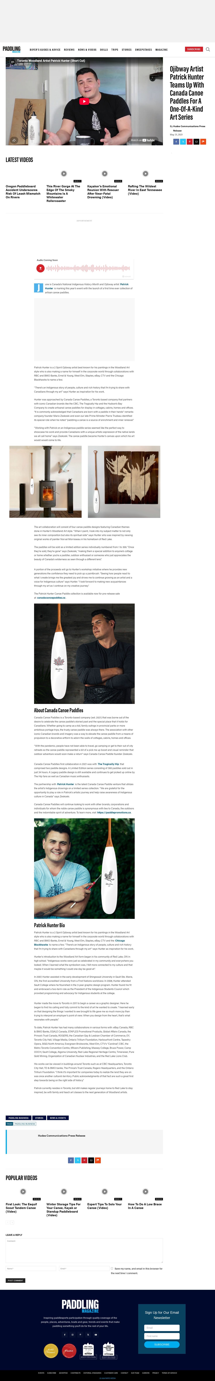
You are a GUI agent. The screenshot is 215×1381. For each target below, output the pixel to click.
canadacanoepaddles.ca (51, 597)
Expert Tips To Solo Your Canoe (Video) (104, 1206)
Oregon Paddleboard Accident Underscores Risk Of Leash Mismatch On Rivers (23, 191)
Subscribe (194, 49)
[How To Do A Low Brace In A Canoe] (145, 1191)
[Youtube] (96, 1335)
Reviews (69, 49)
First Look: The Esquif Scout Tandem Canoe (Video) (21, 1207)
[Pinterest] (190, 142)
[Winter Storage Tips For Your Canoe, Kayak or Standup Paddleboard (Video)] (64, 1191)
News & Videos (87, 49)
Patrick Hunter (65, 784)
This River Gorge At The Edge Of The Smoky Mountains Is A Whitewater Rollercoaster (63, 193)
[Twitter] (183, 142)
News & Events (58, 1118)
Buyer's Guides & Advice (45, 49)
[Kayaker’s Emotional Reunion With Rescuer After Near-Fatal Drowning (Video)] (104, 173)
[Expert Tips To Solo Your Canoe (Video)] (104, 1191)
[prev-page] (7, 1222)
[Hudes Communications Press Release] (26, 1141)
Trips (114, 49)
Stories (127, 49)
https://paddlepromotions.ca (114, 812)
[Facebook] (176, 142)
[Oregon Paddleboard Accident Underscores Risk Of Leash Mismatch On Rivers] (23, 173)
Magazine (161, 49)
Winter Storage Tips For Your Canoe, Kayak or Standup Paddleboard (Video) (64, 1209)
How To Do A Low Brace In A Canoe (145, 1206)
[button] (208, 50)
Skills (104, 49)
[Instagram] (72, 1335)
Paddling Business (19, 1118)
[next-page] (12, 1222)
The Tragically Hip (108, 764)
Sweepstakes (143, 49)
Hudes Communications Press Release (189, 128)
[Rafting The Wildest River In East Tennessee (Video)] (145, 173)
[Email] (196, 142)
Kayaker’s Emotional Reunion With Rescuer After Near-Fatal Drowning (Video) (103, 191)
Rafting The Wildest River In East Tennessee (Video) (145, 190)
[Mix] (203, 142)
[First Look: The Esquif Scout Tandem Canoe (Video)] (23, 1191)
